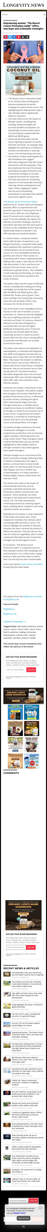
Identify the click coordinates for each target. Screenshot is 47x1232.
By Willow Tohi (24, 977)
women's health (29, 638)
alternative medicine (26, 626)
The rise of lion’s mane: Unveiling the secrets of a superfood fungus (26, 1015)
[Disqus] (23, 806)
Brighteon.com (10, 614)
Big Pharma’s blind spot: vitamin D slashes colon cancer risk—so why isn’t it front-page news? (27, 1060)
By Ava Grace (25, 1009)
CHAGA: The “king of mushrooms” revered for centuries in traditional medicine (25, 1082)
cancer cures (35, 629)
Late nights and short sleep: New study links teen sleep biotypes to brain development (27, 995)
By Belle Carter (25, 1039)
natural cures (22, 635)
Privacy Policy (20, 1213)
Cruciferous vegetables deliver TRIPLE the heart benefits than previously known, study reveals (27, 1115)
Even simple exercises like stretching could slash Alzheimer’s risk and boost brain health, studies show (27, 984)
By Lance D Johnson (26, 1064)
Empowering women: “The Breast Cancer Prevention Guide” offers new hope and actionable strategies (27, 1034)
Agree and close (23, 1218)
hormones (31, 632)
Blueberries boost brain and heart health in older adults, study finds (25, 1104)
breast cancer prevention (31, 564)
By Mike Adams (25, 1053)
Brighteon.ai (8, 609)
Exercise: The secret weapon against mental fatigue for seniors (26, 1024)
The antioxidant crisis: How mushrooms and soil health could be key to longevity (28, 974)
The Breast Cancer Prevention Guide (20, 202)
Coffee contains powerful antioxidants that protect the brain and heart (26, 1148)
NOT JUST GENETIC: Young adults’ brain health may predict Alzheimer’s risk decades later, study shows (27, 1094)
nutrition (17, 638)
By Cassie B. (23, 989)
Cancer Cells (22, 629)
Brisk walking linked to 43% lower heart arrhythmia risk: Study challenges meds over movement (27, 1126)
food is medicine (10, 632)
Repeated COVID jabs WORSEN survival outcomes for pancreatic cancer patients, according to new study (28, 1071)
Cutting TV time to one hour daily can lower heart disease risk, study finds (26, 1180)
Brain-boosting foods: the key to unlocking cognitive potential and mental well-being (27, 1137)
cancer (13, 629)
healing (22, 632)
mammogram (9, 635)
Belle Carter (19, 33)
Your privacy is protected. (13, 676)
